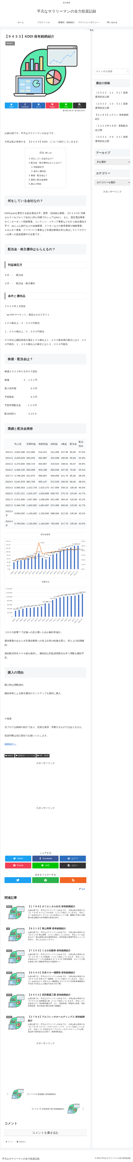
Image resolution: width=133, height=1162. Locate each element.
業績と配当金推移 (39, 179)
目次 (41, 152)
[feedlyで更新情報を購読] (45, 880)
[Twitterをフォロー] (18, 880)
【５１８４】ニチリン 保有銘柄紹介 (111, 117)
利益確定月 (39, 167)
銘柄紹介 (10, 755)
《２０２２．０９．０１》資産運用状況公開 (111, 139)
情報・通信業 (44, 755)
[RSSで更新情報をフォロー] (73, 880)
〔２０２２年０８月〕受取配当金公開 (111, 127)
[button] (127, 71)
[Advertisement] (45, 120)
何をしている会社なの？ (42, 158)
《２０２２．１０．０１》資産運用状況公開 (111, 105)
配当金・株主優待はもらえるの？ (46, 163)
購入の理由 (36, 184)
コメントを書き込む (45, 1132)
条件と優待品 (40, 171)
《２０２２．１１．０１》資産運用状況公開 (111, 94)
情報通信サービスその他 (26, 755)
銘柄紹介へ (10, 744)
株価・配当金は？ (39, 175)
